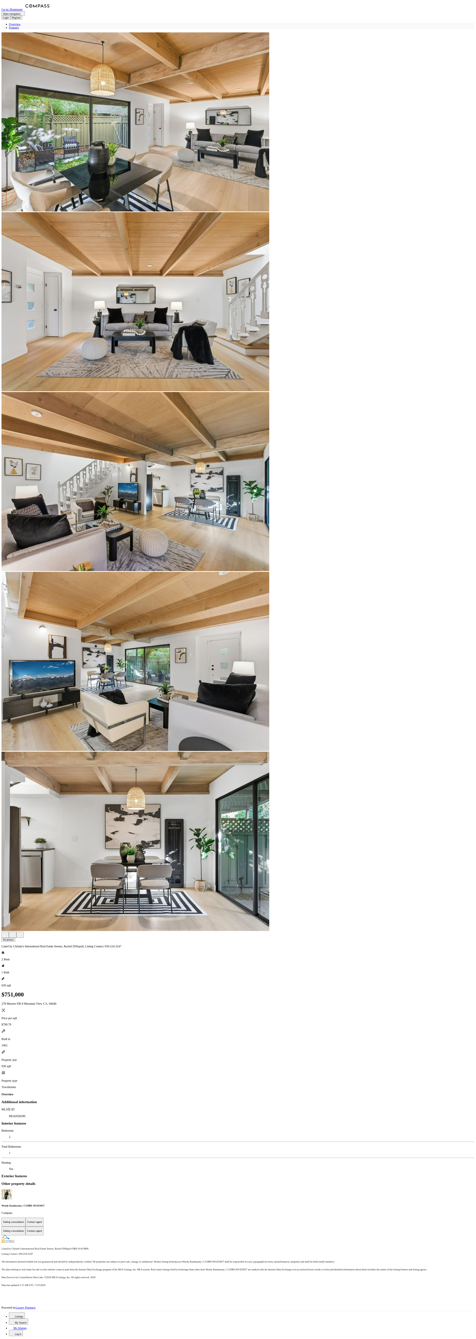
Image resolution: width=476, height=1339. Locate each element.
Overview (15, 24)
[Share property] (20, 935)
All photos (8, 939)
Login (6, 17)
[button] (238, 122)
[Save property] (12, 935)
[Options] (5, 935)
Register (16, 17)
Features (14, 27)
